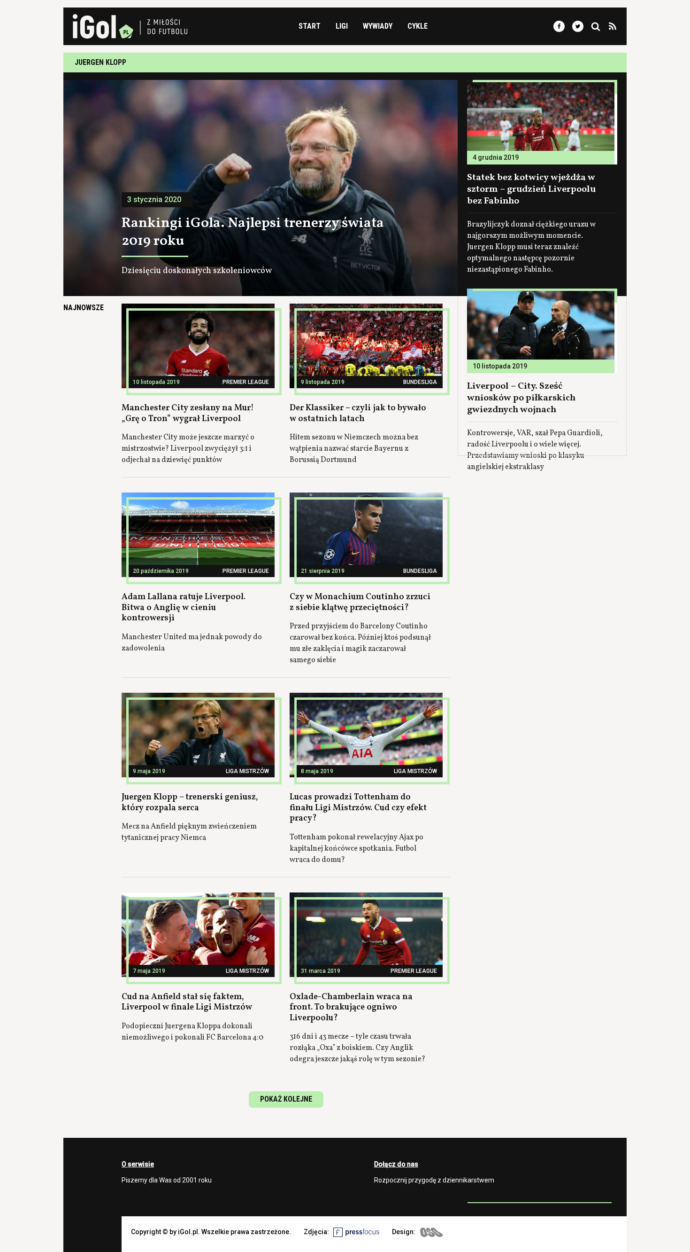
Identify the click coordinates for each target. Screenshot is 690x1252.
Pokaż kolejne (286, 1099)
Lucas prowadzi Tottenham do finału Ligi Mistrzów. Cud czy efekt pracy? (358, 807)
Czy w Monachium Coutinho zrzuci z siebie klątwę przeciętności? (360, 602)
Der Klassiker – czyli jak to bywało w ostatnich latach (358, 413)
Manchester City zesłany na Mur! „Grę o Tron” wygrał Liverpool (188, 413)
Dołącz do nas (396, 1164)
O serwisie (138, 1164)
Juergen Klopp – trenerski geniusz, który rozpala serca (190, 802)
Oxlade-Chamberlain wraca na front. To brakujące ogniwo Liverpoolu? (351, 1007)
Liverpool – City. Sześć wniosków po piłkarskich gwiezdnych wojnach (521, 398)
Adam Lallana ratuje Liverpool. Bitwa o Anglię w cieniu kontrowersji (183, 607)
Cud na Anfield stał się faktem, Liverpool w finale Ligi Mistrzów (187, 1002)
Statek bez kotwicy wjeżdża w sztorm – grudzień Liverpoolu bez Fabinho (531, 189)
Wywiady (377, 26)
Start (310, 26)
